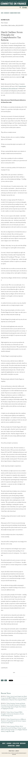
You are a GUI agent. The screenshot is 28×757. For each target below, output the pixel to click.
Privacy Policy (11, 750)
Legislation (15, 743)
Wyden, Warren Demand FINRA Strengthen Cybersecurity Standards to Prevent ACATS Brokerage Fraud (12, 714)
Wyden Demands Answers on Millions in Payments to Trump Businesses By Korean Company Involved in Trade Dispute (13, 721)
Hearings (9, 743)
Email (5, 680)
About (4, 743)
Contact (17, 750)
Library (18, 745)
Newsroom (23, 743)
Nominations (11, 745)
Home (2, 13)
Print (2, 680)
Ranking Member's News (15, 13)
